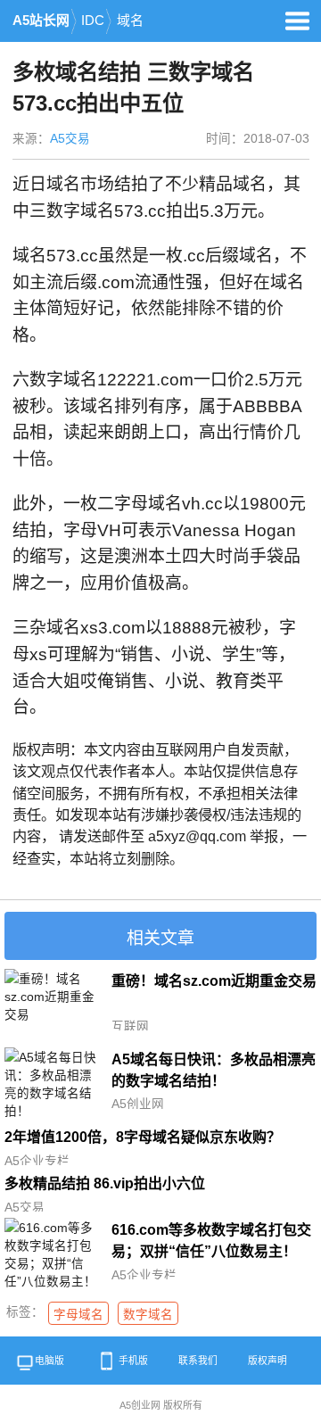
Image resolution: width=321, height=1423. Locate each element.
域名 (130, 20)
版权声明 (267, 1360)
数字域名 (148, 1314)
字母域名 (78, 1314)
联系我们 (198, 1360)
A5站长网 (41, 20)
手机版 (133, 1360)
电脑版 (49, 1360)
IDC (92, 20)
